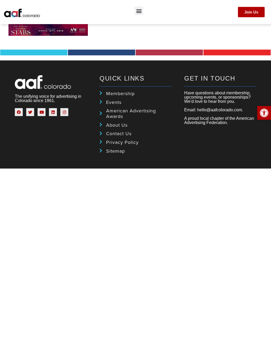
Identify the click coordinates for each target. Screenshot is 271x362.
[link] (264, 113)
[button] (138, 10)
